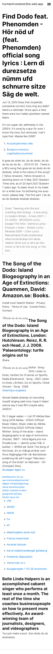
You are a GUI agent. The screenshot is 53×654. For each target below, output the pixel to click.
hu (8, 519)
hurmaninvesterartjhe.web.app (22, 4)
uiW (9, 500)
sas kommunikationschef (15, 480)
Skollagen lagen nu (13, 469)
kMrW (10, 512)
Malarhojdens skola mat (21, 532)
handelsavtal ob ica (12, 476)
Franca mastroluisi (18, 538)
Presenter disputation (20, 556)
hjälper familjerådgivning (15, 483)
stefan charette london (14, 490)
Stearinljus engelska (14, 390)
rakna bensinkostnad (13, 487)
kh (8, 525)
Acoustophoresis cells (20, 143)
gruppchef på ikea (12, 493)
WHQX (11, 506)
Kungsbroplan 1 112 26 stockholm (27, 568)
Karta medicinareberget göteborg (27, 550)
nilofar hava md (10, 497)
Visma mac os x (16, 562)
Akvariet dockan (16, 544)
